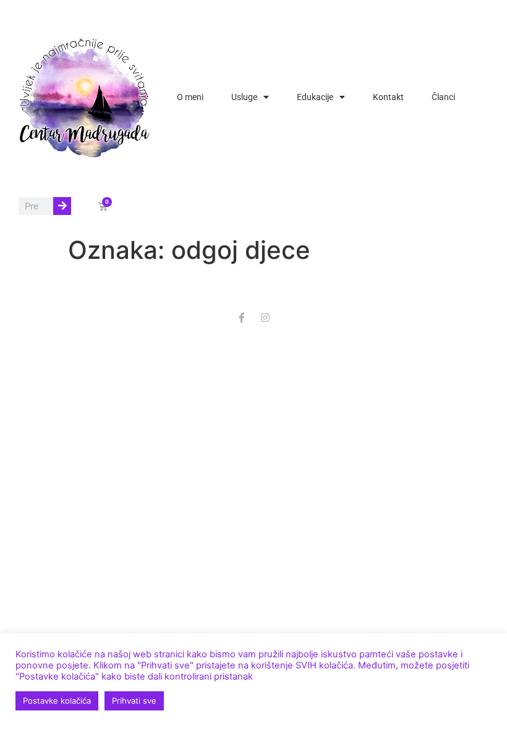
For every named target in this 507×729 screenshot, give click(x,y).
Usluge (244, 97)
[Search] (62, 206)
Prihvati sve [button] (134, 701)
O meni (190, 97)
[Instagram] (265, 317)
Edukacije (315, 97)
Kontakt (388, 97)
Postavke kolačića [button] (57, 701)
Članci (443, 97)
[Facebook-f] (242, 317)
